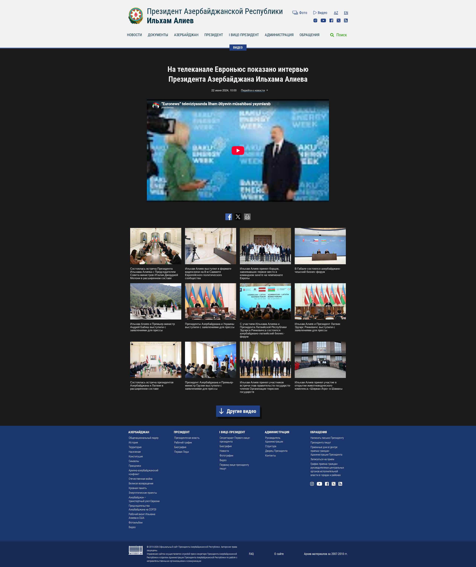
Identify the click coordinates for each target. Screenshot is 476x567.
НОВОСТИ (134, 35)
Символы (134, 461)
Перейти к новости (253, 90)
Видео (322, 12)
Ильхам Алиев (170, 20)
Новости (224, 451)
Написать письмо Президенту (327, 438)
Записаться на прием (322, 459)
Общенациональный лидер (143, 438)
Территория (135, 447)
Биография (180, 447)
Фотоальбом (136, 522)
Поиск (341, 35)
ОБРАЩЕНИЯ (309, 35)
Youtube (323, 20)
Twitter (338, 20)
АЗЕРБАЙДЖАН (186, 35)
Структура (270, 446)
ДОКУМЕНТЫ (158, 35)
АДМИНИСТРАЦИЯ (279, 35)
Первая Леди (181, 451)
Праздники (135, 465)
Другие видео (241, 411)
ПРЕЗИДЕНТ (213, 35)
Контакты (270, 455)
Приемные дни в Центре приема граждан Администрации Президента (326, 450)
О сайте (279, 553)
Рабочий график (183, 442)
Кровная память (138, 488)
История (133, 442)
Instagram (315, 20)
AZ (336, 12)
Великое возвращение (141, 483)
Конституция (136, 456)
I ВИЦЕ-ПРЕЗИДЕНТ (244, 35)
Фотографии (226, 455)
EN (346, 12)
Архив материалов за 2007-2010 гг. (326, 553)
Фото (303, 12)
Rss (346, 20)
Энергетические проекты (143, 492)
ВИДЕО (238, 47)
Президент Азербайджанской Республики (215, 11)
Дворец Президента (276, 451)
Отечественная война (140, 478)
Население (135, 451)
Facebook (331, 20)
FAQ (251, 553)
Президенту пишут (321, 442)
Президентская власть (187, 438)
